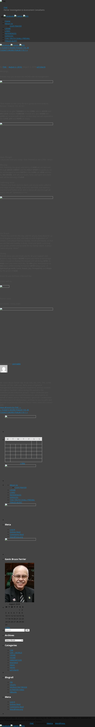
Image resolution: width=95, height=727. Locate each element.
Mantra (50, 723)
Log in (12, 529)
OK (28, 630)
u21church (41, 67)
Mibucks (13, 692)
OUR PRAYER (16, 26)
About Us (9, 23)
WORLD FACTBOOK (18, 687)
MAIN (12, 665)
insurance (14, 662)
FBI (11, 682)
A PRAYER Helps (17, 689)
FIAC (6, 7)
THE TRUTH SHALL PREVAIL (17, 38)
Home (7, 21)
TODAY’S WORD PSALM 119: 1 (14, 50)
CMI (11, 650)
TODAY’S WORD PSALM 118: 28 (14, 47)
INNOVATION (16, 660)
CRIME (8, 28)
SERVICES (9, 36)
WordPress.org (16, 537)
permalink (16, 364)
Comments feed (17, 534)
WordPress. (60, 723)
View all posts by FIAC (10, 407)
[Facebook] (9, 16)
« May (22, 463)
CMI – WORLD (16, 652)
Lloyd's (13, 684)
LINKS (7, 31)
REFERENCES (10, 33)
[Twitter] (18, 16)
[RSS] (25, 16)
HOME (13, 657)
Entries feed (15, 532)
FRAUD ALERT (11, 41)
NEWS (12, 667)
